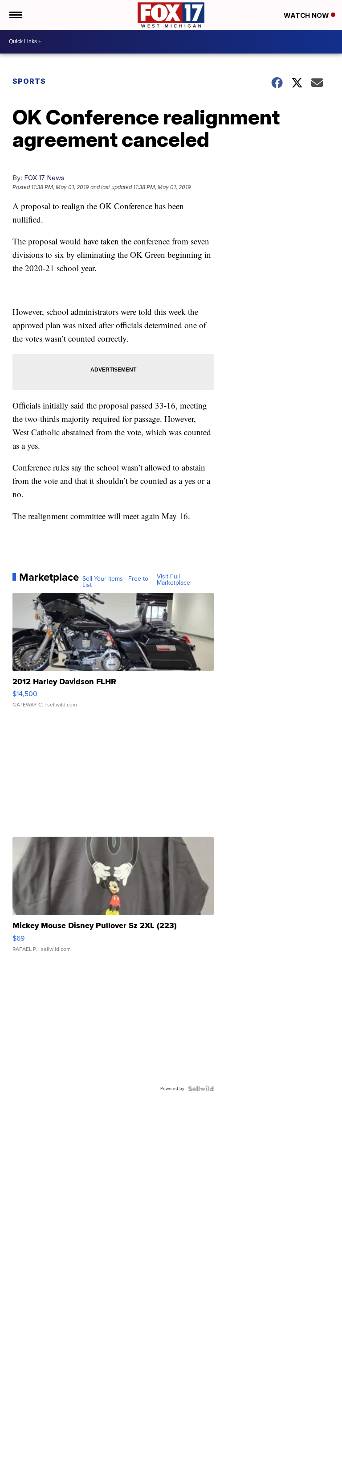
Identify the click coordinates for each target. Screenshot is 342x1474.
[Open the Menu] (15, 15)
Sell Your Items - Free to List (115, 582)
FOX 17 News (44, 177)
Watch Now (307, 15)
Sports (29, 81)
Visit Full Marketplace (173, 580)
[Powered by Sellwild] (201, 1089)
